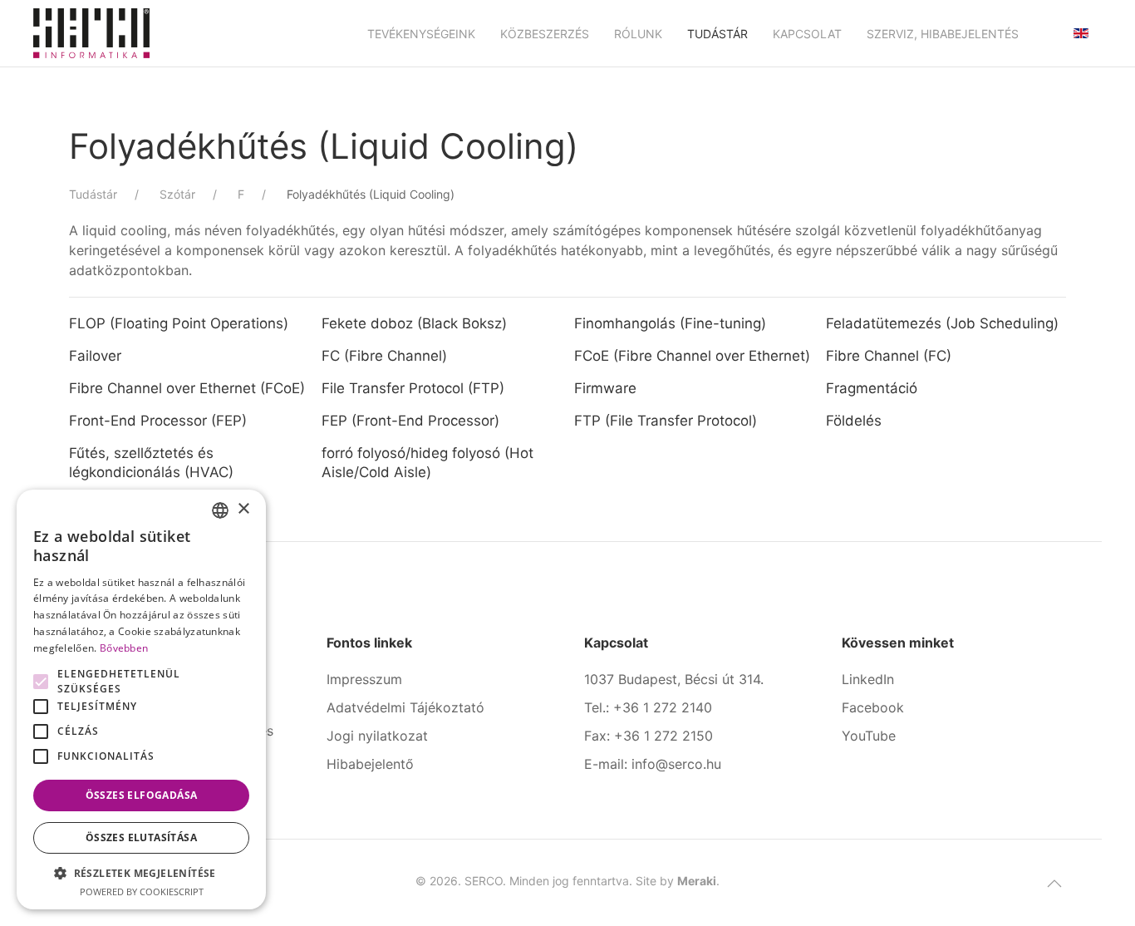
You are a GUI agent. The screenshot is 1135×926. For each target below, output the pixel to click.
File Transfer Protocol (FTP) (413, 388)
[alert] (141, 699)
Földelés (854, 420)
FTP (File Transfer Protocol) (665, 420)
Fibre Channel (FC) (888, 355)
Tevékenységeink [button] (421, 34)
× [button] (243, 509)
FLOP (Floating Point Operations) (178, 323)
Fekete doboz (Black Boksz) (414, 323)
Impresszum (364, 679)
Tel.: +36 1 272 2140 (648, 707)
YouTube (869, 735)
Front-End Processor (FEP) (158, 420)
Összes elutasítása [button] (141, 837)
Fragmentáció (871, 388)
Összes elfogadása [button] (142, 795)
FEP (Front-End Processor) (410, 420)
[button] (1054, 883)
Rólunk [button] (638, 34)
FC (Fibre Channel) (384, 355)
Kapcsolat (807, 34)
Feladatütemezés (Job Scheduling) (942, 323)
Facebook (873, 707)
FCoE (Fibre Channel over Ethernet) (692, 355)
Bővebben (124, 648)
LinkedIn (868, 679)
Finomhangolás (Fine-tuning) (670, 323)
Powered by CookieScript (142, 891)
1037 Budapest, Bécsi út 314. (674, 679)
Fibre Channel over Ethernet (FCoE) (187, 388)
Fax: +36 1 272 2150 (648, 735)
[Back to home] (91, 33)
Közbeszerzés (544, 34)
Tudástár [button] (717, 34)
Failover (97, 355)
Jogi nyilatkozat (377, 735)
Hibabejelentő (370, 764)
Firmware (607, 388)
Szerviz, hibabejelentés (943, 34)
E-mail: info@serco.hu (652, 764)
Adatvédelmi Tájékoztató (405, 707)
